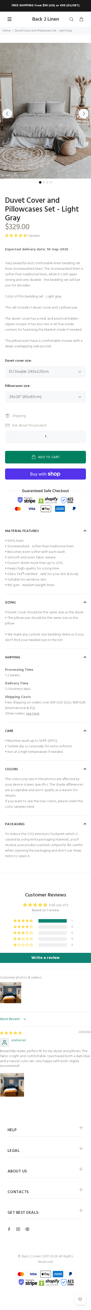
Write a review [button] (45, 958)
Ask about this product (29, 425)
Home (6, 30)
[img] (11, 1033)
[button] (23, 921)
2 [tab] (43, 182)
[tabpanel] (45, 111)
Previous (7, 113)
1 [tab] (40, 182)
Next (83, 113)
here (30, 807)
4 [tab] (51, 182)
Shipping (19, 416)
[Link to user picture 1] (12, 1085)
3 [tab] (47, 182)
